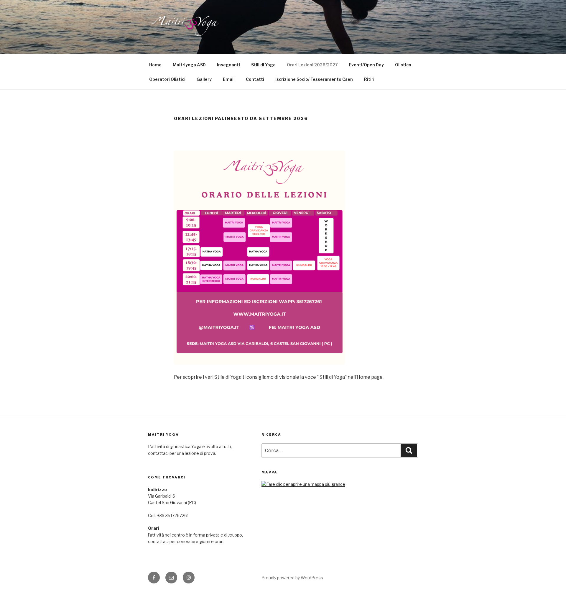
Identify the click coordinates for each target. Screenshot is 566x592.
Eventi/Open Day (366, 64)
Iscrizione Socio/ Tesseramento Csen (314, 79)
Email (229, 79)
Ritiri (369, 79)
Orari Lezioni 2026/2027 (312, 64)
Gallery (204, 79)
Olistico (403, 64)
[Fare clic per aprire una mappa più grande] (303, 484)
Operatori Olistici (167, 79)
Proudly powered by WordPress (292, 577)
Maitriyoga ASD (189, 64)
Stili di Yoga (263, 64)
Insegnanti (228, 64)
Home (155, 64)
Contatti (255, 79)
